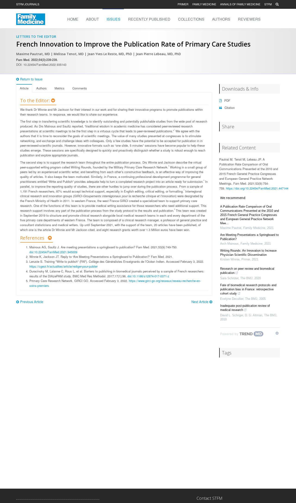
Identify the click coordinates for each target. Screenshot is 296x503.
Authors (221, 19)
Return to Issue (31, 79)
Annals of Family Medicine (240, 4)
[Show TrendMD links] (277, 333)
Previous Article (31, 301)
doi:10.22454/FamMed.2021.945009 (53, 252)
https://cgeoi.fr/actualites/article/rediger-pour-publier (63, 266)
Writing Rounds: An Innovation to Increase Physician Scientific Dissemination (248, 252)
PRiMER (183, 4)
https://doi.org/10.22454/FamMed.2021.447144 (257, 188)
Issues (113, 19)
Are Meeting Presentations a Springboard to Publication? (249, 237)
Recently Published (149, 19)
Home (72, 19)
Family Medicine (204, 4)
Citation (229, 107)
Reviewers (249, 19)
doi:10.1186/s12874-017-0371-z (148, 276)
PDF (226, 100)
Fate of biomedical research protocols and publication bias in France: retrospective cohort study (248, 289)
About (92, 19)
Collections (191, 19)
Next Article (199, 301)
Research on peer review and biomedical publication (247, 271)
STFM (268, 4)
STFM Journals (27, 4)
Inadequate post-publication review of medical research (245, 308)
